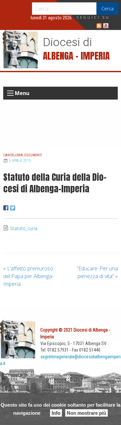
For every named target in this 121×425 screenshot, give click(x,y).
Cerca (107, 8)
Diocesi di (67, 42)
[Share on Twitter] (12, 207)
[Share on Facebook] (5, 207)
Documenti (33, 155)
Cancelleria (13, 155)
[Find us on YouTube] (105, 25)
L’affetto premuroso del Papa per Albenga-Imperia (28, 276)
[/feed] (99, 25)
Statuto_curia (23, 228)
